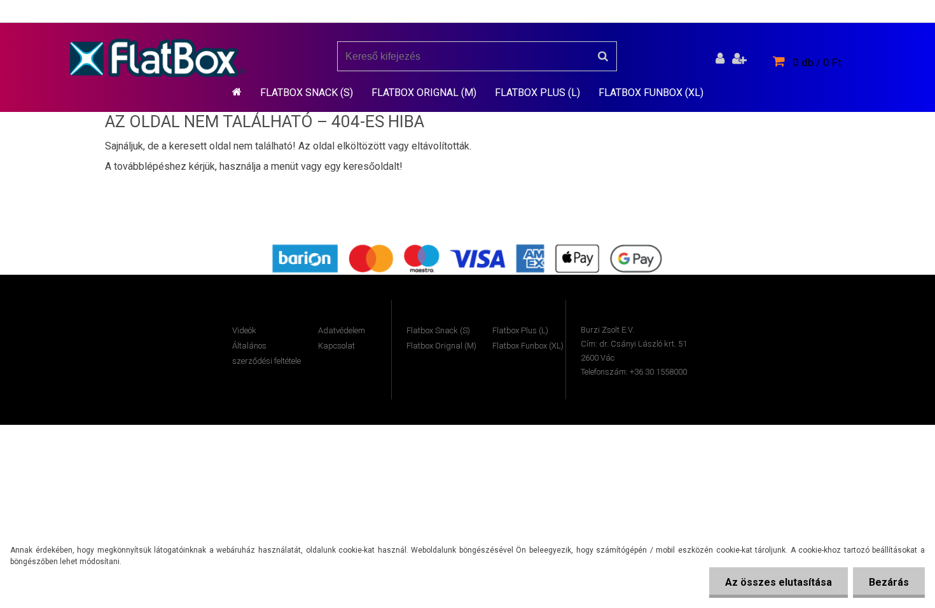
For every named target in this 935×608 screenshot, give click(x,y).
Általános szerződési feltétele (266, 353)
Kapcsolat (336, 345)
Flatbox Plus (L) (537, 92)
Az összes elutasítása (778, 582)
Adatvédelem (341, 330)
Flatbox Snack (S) (306, 92)
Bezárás (889, 582)
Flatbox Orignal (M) (423, 92)
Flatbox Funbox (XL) (651, 92)
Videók (244, 330)
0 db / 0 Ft (817, 62)
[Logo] (157, 58)
